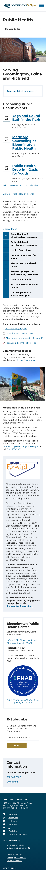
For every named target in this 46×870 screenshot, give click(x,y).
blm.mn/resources (25, 360)
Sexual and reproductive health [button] (24, 286)
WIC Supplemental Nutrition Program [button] (21, 294)
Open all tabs (10, 229)
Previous (3, 384)
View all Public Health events (18, 194)
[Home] (19, 5)
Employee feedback (16, 858)
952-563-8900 (14, 777)
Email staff (12, 781)
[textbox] (23, 29)
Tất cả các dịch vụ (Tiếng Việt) (20, 343)
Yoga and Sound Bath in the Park (26, 118)
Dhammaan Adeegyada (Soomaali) (24, 338)
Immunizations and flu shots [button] (23, 257)
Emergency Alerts (15, 845)
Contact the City (14, 855)
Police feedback (14, 861)
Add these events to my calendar (20, 185)
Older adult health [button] (21, 279)
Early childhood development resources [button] (24, 243)
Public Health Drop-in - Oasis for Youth (25, 169)
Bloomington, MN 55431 (19, 643)
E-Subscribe (12, 848)
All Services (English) (16, 328)
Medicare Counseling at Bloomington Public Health (24, 142)
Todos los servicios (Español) (20, 333)
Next (41, 384)
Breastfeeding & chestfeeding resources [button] (24, 235)
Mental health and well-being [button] (24, 265)
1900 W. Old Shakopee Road (22, 640)
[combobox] (23, 29)
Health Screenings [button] (21, 250)
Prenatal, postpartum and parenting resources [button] (24, 273)
